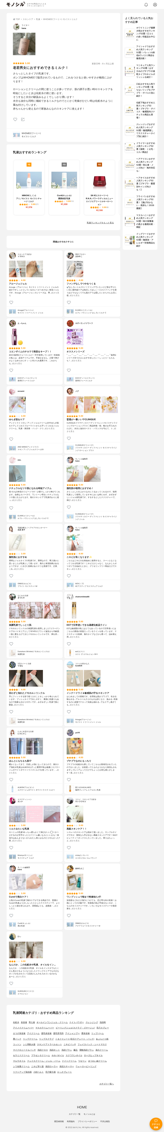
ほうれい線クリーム (97, 1061)
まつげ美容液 (19, 1033)
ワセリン (82, 1061)
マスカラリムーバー (44, 1028)
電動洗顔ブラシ (86, 1050)
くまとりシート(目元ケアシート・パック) (74, 1039)
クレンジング (92, 1022)
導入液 (32, 1022)
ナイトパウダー (76, 1022)
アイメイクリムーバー (23, 1028)
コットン (17, 1044)
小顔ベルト (38, 1072)
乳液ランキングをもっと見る (100, 223)
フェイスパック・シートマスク (92, 1044)
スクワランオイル (74, 1055)
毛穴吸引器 (50, 1072)
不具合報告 (105, 1121)
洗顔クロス (42, 1050)
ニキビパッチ (70, 1044)
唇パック (17, 1039)
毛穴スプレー (102, 1028)
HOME (82, 1107)
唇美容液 (85, 1033)
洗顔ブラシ (67, 1050)
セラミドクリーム (21, 1055)
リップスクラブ (46, 1039)
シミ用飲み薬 (29, 1044)
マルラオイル (19, 1061)
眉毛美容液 (46, 1033)
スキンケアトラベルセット (49, 1044)
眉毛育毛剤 (58, 1033)
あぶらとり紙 (102, 1039)
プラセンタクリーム (40, 1055)
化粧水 (16, 1022)
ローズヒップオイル (93, 1055)
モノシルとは (89, 1114)
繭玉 (76, 1050)
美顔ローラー (51, 1066)
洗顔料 (103, 1022)
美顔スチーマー (66, 1066)
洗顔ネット (54, 1050)
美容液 (24, 1022)
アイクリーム (33, 1033)
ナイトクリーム (69, 1061)
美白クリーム (101, 1050)
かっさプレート (64, 1072)
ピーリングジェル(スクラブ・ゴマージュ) (75, 1028)
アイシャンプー (72, 1033)
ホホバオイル (58, 1055)
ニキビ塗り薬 (37, 1066)
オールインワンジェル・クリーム (52, 1022)
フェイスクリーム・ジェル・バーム (43, 1061)
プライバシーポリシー (87, 1121)
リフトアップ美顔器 (22, 1072)
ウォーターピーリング (86, 1066)
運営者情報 (59, 1121)
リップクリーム (30, 1039)
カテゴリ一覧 (74, 1114)
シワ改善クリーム (21, 1066)
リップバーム (97, 1033)
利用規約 (71, 1121)
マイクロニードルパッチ (24, 1050)
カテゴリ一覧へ (106, 1084)
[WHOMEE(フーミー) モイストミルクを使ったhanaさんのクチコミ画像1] (24, 44)
